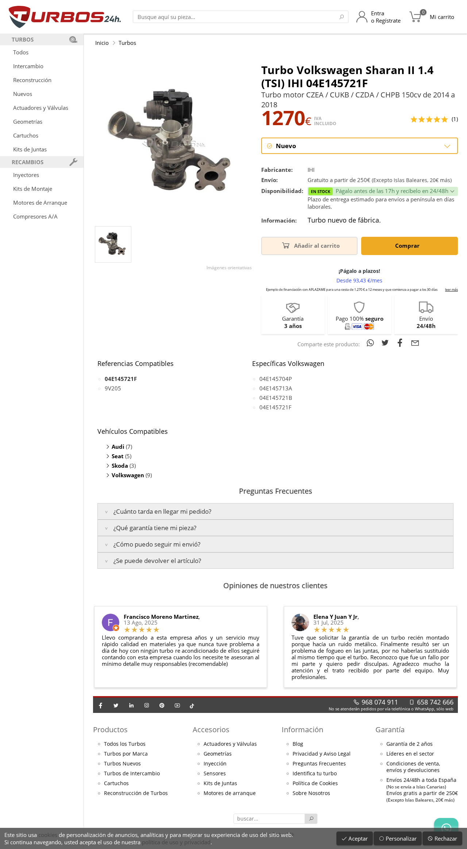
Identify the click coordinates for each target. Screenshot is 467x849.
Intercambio (28, 66)
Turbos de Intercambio (132, 773)
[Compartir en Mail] (415, 342)
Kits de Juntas (30, 149)
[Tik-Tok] (192, 705)
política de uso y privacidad (176, 842)
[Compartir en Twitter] (387, 342)
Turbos (127, 42)
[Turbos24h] (64, 17)
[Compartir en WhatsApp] (372, 342)
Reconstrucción (32, 80)
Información (302, 729)
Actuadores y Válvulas (40, 107)
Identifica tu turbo (315, 773)
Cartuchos (25, 135)
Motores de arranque (230, 793)
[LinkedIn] (131, 705)
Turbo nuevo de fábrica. (344, 220)
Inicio (102, 42)
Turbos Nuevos (122, 763)
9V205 (113, 388)
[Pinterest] (162, 705)
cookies (47, 834)
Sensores (215, 773)
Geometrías (27, 121)
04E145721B (275, 397)
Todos (20, 52)
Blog (298, 744)
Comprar (408, 245)
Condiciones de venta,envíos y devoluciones (413, 766)
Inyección (215, 763)
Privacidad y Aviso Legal (322, 753)
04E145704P (275, 378)
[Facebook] (100, 705)
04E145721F (275, 407)
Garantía (390, 729)
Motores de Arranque (40, 202)
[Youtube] (177, 705)
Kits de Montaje (32, 188)
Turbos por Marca (126, 753)
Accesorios (211, 729)
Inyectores (26, 174)
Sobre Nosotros (311, 793)
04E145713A (275, 388)
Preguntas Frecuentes (319, 763)
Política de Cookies (315, 783)
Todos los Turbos (125, 744)
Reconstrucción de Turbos (136, 793)
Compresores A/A (35, 216)
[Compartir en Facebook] (401, 342)
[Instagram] (146, 705)
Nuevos (22, 93)
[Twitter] (116, 705)
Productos (110, 729)
